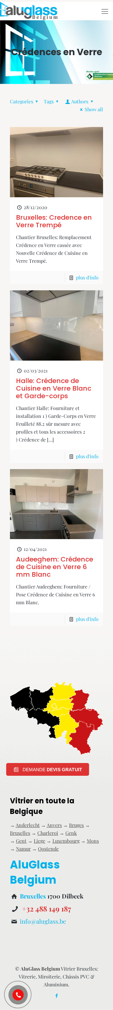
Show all (94, 109)
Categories (21, 101)
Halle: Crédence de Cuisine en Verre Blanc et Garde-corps (53, 388)
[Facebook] (56, 995)
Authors (79, 101)
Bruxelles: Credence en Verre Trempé (54, 221)
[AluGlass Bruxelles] (29, 11)
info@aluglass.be (43, 921)
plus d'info (87, 277)
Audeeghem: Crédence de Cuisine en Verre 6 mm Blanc (54, 567)
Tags (49, 101)
